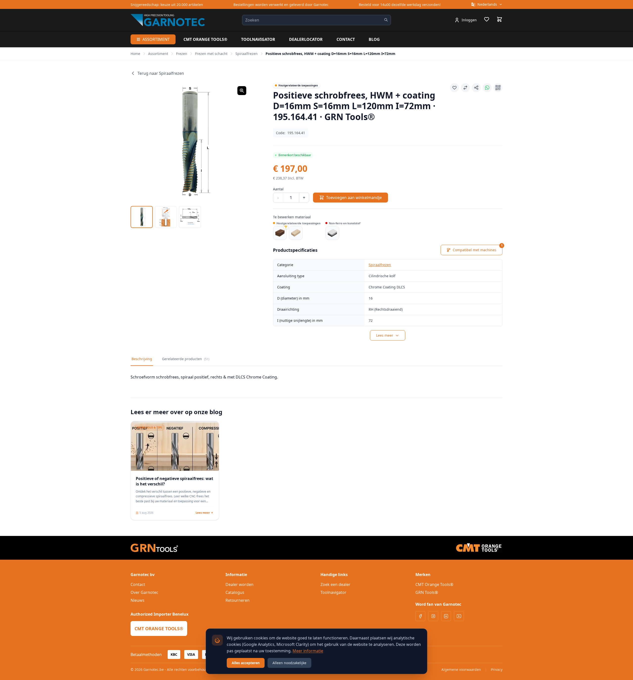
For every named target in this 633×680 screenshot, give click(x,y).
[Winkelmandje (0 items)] (499, 19)
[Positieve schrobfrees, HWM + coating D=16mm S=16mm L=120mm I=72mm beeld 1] (142, 217)
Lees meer (384, 335)
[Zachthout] (296, 233)
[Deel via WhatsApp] (487, 87)
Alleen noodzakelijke (289, 662)
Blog (374, 39)
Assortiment (156, 39)
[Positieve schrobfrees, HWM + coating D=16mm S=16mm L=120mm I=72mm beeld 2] (166, 217)
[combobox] (316, 20)
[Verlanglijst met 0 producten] (487, 20)
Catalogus (235, 592)
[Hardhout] (280, 233)
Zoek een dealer (335, 584)
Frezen (181, 53)
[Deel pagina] (476, 87)
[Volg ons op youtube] (459, 616)
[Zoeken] (386, 20)
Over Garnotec (144, 592)
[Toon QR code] (498, 87)
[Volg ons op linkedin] (446, 616)
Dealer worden (239, 584)
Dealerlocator (306, 39)
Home (135, 53)
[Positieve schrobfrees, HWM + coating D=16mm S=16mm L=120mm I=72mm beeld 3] (190, 217)
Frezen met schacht (211, 53)
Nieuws (137, 600)
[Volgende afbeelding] (239, 143)
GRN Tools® (426, 592)
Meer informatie (308, 651)
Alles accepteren (246, 662)
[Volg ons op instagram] (433, 616)
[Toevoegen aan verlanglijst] (454, 87)
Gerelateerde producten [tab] (185, 358)
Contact (346, 39)
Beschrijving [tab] (142, 358)
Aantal (278, 189)
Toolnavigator (258, 39)
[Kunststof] (332, 233)
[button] (190, 142)
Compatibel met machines (477, 248)
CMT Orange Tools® (205, 39)
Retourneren (237, 600)
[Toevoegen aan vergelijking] (465, 87)
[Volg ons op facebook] (420, 616)
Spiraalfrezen (246, 53)
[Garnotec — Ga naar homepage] (168, 20)
